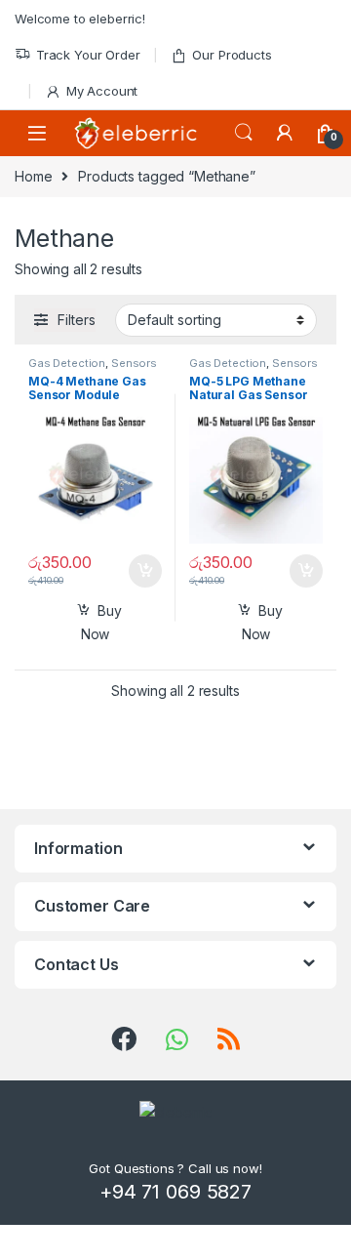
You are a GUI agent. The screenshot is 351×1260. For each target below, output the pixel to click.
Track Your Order (88, 54)
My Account (101, 91)
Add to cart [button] (145, 571)
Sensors (134, 363)
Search (243, 132)
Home (33, 176)
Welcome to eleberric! (80, 18)
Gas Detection (66, 363)
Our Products (231, 54)
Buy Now (101, 622)
